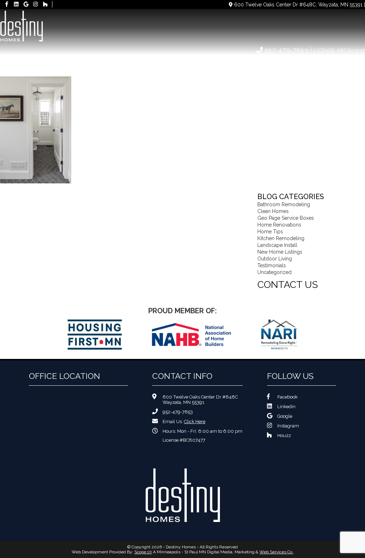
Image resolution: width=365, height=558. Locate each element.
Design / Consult (219, 63)
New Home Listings (279, 252)
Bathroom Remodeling (283, 204)
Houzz (284, 435)
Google (284, 416)
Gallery (264, 63)
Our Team (91, 63)
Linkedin (286, 406)
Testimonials (271, 265)
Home (60, 63)
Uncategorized (274, 272)
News (292, 63)
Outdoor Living (274, 259)
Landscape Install (277, 245)
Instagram (288, 425)
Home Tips (270, 231)
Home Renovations (279, 225)
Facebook (287, 397)
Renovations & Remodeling (150, 63)
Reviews (320, 63)
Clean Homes (273, 211)
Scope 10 (143, 551)
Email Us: (184, 421)
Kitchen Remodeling (280, 238)
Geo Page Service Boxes (285, 218)
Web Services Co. (276, 551)
